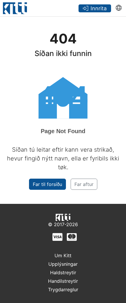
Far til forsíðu (47, 184)
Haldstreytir (63, 272)
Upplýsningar (63, 264)
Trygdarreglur (63, 289)
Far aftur (83, 184)
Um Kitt (63, 255)
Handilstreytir (63, 281)
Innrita (99, 8)
